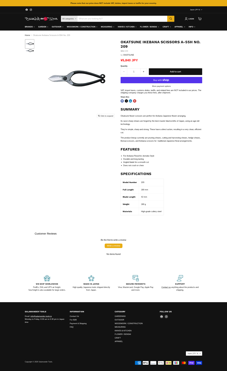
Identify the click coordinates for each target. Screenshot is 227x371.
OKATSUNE (128, 55)
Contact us (166, 287)
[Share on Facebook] (122, 101)
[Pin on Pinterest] (134, 101)
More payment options (161, 86)
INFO (191, 27)
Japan (195, 10)
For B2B (73, 320)
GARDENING (120, 316)
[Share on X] (126, 101)
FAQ (71, 327)
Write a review (113, 246)
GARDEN (42, 27)
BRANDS (29, 27)
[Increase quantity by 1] (144, 71)
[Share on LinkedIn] (130, 101)
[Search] (170, 19)
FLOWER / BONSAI (149, 27)
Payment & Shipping (78, 323)
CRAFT (166, 27)
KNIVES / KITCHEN (126, 27)
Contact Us (74, 316)
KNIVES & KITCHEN (123, 331)
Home (27, 35)
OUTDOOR (57, 27)
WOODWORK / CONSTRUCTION (81, 27)
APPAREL (179, 27)
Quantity (124, 66)
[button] (190, 18)
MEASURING (107, 27)
